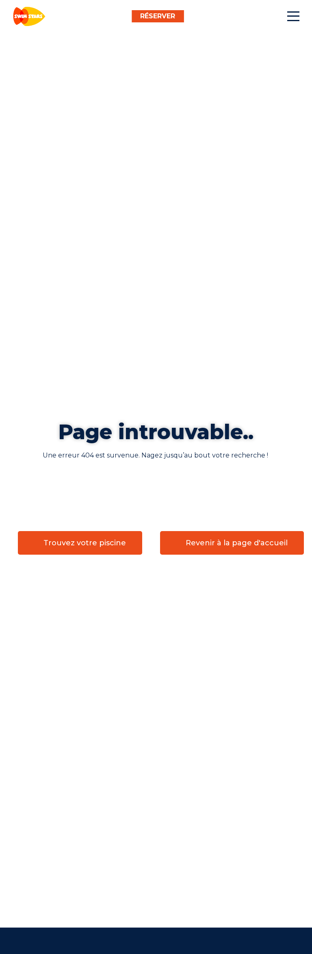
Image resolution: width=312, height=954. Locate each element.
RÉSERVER (157, 16)
